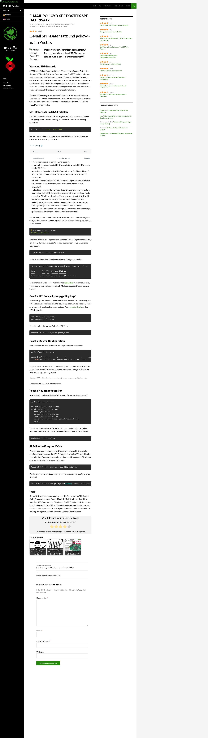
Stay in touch (119, 6)
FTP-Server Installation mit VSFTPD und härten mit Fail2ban (116, 39)
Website (40, 652)
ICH (100, 6)
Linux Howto (39, 24)
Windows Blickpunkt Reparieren (111, 71)
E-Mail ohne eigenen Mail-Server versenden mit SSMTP (55, 566)
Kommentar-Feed (8, 88)
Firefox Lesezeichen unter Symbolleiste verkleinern (113, 87)
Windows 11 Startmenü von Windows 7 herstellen (113, 95)
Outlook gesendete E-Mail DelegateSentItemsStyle (108, 56)
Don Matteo (104, 133)
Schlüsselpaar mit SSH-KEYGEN (110, 64)
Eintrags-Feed (7, 85)
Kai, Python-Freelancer (108, 116)
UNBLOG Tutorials (11, 6)
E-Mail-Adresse (43, 641)
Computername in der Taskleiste (111, 32)
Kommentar (42, 598)
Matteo (44, 26)
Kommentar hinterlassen (59, 26)
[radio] (52, 526)
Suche (128, 6)
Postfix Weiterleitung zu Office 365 (48, 574)
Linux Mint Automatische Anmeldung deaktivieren (112, 78)
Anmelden (6, 83)
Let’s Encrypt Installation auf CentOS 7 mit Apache (114, 48)
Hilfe (94, 6)
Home (31, 24)
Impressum (107, 6)
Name (39, 630)
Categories (6, 10)
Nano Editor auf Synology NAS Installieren (114, 25)
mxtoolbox (68, 283)
